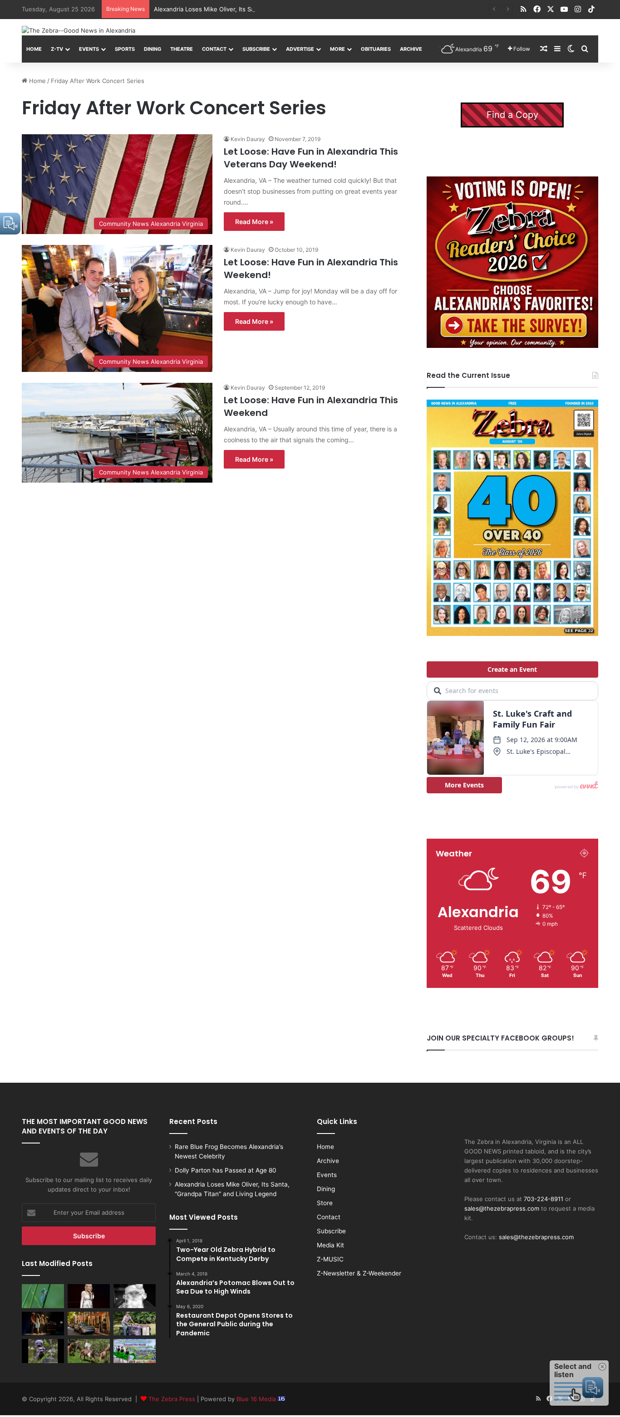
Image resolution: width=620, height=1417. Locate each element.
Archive (411, 49)
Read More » (254, 221)
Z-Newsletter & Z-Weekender (359, 1273)
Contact (214, 49)
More (337, 49)
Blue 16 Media (257, 1398)
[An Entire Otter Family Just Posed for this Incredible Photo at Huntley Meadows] (43, 1351)
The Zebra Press (171, 1398)
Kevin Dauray (248, 139)
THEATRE (181, 49)
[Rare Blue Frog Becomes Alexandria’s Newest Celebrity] (43, 1296)
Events (89, 49)
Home (34, 49)
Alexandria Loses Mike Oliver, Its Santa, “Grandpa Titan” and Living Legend (259, 9)
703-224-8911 (543, 1198)
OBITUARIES (376, 49)
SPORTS (125, 49)
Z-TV (57, 49)
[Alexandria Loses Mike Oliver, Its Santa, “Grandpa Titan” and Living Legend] (134, 1296)
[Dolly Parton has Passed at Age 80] (89, 1296)
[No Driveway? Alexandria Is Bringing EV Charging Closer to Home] (89, 1323)
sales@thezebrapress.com (501, 1208)
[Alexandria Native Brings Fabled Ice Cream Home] (134, 1323)
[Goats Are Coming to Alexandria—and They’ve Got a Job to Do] (89, 1351)
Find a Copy (512, 114)
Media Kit (330, 1245)
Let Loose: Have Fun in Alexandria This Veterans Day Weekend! (311, 158)
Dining (152, 49)
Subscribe (256, 49)
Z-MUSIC (330, 1259)
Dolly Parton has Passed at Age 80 (225, 1170)
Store (325, 1203)
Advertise (300, 49)
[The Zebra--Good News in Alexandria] (78, 30)
